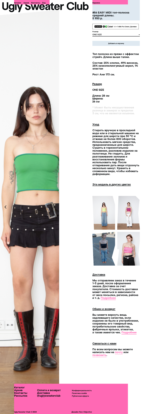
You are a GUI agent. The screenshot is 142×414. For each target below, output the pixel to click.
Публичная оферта (80, 396)
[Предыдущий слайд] (5, 207)
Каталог (17, 3)
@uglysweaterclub (48, 396)
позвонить (99, 355)
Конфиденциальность (82, 390)
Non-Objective (85, 412)
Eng (43, 3)
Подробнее (108, 298)
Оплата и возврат (49, 390)
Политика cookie (79, 393)
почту (119, 352)
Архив (26, 3)
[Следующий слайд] (53, 207)
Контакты (35, 3)
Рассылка (20, 396)
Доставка (43, 393)
